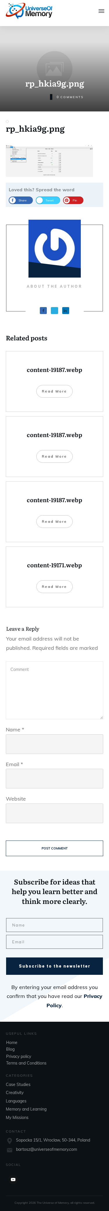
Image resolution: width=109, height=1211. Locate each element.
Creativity (15, 1092)
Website (16, 798)
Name (15, 729)
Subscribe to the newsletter (54, 966)
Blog (10, 1049)
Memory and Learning (26, 1109)
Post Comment (55, 848)
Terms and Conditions (26, 1063)
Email (14, 764)
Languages (16, 1101)
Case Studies (18, 1084)
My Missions (17, 1117)
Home (11, 1042)
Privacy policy (18, 1056)
